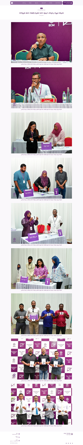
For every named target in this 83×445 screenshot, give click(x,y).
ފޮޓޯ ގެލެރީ (41, 8)
